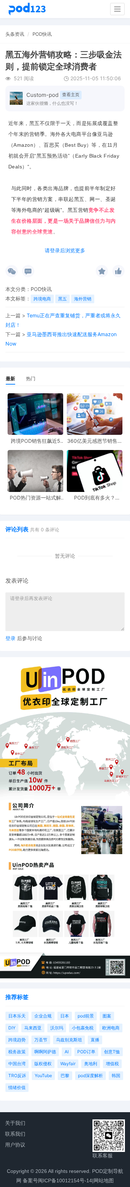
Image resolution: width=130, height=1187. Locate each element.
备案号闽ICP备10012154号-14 (57, 1180)
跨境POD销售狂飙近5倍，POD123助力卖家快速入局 (35, 440)
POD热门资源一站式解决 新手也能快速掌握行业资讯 (35, 497)
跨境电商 (42, 298)
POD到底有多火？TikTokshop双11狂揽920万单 (94, 497)
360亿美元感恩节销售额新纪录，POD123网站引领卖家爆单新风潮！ (94, 440)
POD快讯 (42, 34)
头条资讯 (14, 34)
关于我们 (15, 1123)
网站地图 (104, 1180)
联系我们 (15, 1134)
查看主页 (70, 94)
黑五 (62, 298)
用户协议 (15, 1145)
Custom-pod (42, 94)
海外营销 (82, 298)
